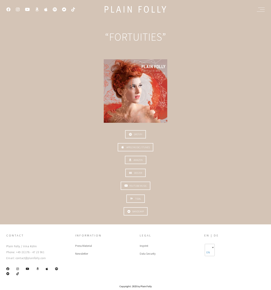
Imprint (144, 246)
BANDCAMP (138, 211)
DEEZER (138, 172)
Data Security (148, 253)
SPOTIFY (138, 134)
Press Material (83, 246)
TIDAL (138, 198)
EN (208, 252)
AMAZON (138, 160)
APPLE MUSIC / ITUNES (138, 147)
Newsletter (81, 253)
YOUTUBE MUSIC (138, 185)
